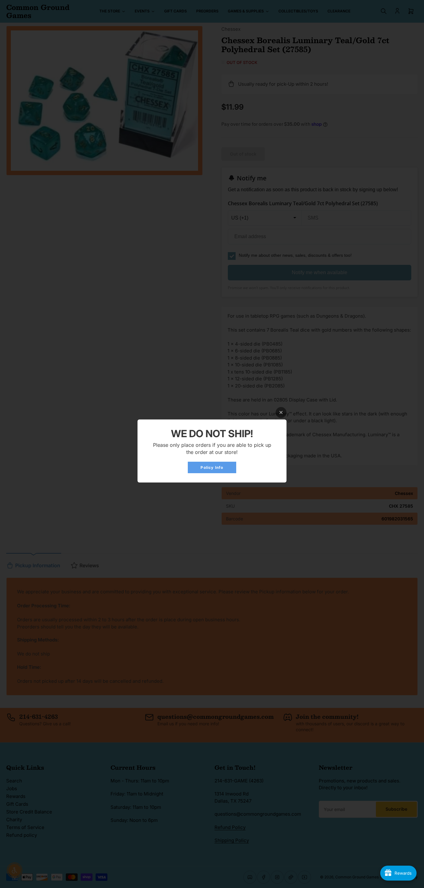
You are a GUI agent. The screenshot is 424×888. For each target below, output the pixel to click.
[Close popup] (281, 412)
